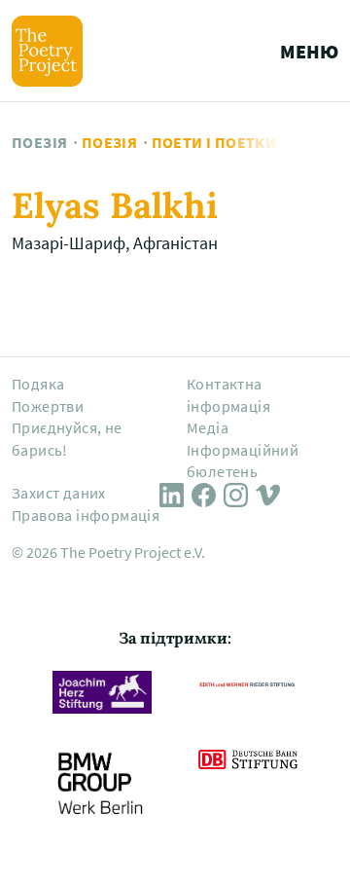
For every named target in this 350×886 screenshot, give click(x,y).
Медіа (207, 427)
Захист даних (59, 492)
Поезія (39, 142)
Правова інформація (85, 515)
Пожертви (48, 406)
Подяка (38, 383)
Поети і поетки (214, 142)
